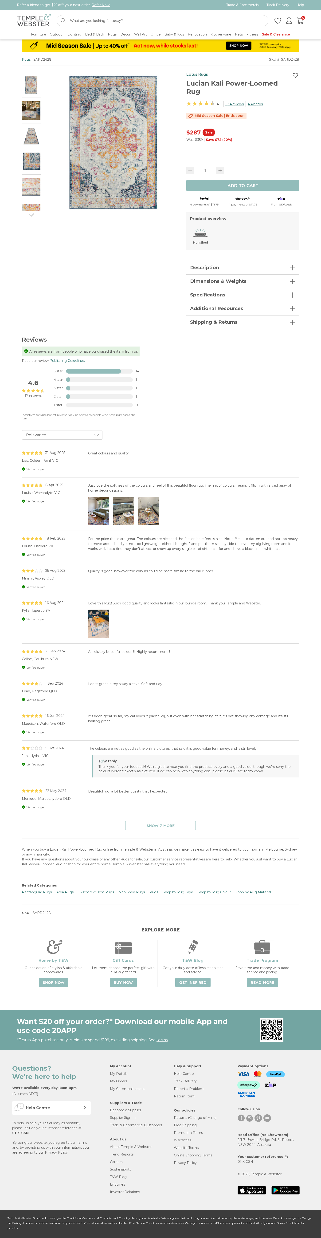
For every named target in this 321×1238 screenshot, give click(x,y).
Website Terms (186, 1148)
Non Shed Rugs (132, 892)
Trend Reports (121, 1154)
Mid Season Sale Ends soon (220, 116)
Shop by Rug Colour (214, 892)
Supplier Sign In (123, 1118)
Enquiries (117, 1184)
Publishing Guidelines (67, 361)
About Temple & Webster (131, 1147)
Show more (161, 826)
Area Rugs (65, 892)
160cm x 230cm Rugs (96, 892)
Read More (262, 982)
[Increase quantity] (220, 170)
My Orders (118, 1081)
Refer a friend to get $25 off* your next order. (63, 5)
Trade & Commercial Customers (136, 1125)
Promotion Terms (188, 1133)
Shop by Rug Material (253, 892)
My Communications (127, 1089)
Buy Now (123, 982)
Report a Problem (189, 1089)
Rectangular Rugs (37, 892)
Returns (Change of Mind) (195, 1118)
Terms (82, 1142)
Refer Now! (101, 5)
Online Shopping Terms (193, 1155)
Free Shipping (185, 1125)
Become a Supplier (125, 1110)
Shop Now (53, 982)
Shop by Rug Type (178, 892)
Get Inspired (193, 982)
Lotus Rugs (197, 74)
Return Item (184, 1096)
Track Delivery (277, 5)
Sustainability (120, 1169)
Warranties (182, 1140)
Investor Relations (125, 1192)
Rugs (26, 59)
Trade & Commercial (242, 5)
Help (300, 5)
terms (162, 1040)
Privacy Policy (56, 1152)
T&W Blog (118, 1177)
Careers (116, 1162)
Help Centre (184, 1074)
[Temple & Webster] (34, 21)
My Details (118, 1074)
